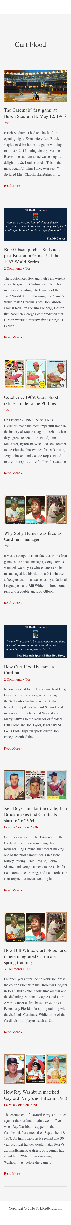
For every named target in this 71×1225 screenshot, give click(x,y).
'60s (6, 122)
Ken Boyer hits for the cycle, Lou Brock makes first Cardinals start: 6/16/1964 (35, 814)
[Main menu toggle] (62, 6)
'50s (28, 679)
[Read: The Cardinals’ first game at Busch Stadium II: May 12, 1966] (35, 85)
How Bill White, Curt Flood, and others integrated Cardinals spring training (35, 956)
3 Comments (13, 968)
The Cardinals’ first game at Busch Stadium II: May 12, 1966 (35, 113)
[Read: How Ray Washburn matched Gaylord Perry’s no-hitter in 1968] (35, 1068)
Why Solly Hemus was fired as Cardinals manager (33, 536)
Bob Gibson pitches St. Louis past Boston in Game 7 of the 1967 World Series (32, 255)
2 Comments (13, 268)
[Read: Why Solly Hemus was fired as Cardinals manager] (35, 509)
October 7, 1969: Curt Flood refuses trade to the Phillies (31, 400)
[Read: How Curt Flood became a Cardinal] (35, 640)
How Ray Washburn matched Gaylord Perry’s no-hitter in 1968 (35, 1095)
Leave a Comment (17, 827)
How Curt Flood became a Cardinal (29, 669)
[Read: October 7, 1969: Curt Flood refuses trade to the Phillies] (35, 373)
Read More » (13, 185)
